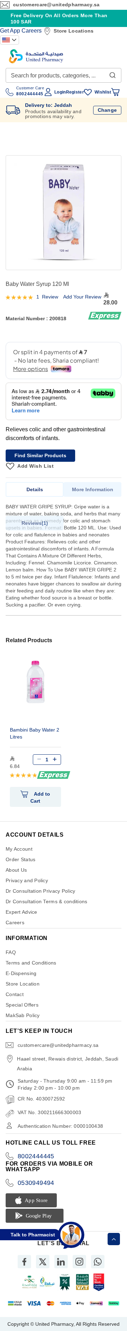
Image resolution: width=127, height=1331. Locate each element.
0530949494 (36, 1182)
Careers (32, 31)
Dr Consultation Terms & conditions (46, 901)
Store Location (23, 984)
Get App (10, 31)
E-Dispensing (21, 973)
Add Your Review (82, 297)
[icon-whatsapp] (97, 1261)
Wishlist (103, 92)
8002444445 (36, 1156)
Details (34, 489)
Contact (15, 994)
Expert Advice (21, 912)
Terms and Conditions (31, 963)
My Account (19, 849)
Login (60, 92)
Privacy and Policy (27, 880)
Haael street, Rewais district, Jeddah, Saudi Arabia (67, 1063)
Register (75, 92)
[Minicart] (115, 92)
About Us (16, 870)
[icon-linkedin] (61, 1261)
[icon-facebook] (24, 1261)
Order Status (20, 859)
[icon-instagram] (79, 1261)
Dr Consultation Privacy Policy (40, 891)
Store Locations (73, 31)
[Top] (114, 1239)
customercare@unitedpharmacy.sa (56, 4)
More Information (92, 489)
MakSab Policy (23, 1015)
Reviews (34, 523)
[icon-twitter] (42, 1261)
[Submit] (112, 73)
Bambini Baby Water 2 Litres (34, 733)
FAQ (11, 952)
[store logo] (36, 56)
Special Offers (22, 1005)
